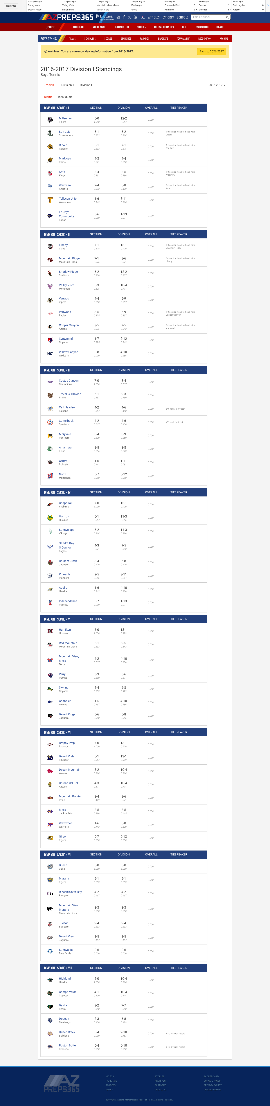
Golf (185, 27)
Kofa (62, 172)
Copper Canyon (69, 325)
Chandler (65, 701)
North (62, 474)
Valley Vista (66, 285)
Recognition (204, 38)
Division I (49, 85)
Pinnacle (64, 574)
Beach (220, 27)
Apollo (63, 587)
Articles (154, 17)
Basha (63, 1005)
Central (63, 461)
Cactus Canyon (69, 380)
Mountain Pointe (69, 796)
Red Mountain (68, 643)
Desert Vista (67, 756)
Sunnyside (66, 950)
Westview (65, 185)
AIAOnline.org (212, 1089)
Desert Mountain (69, 769)
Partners (160, 1085)
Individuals (65, 97)
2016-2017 (216, 85)
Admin (109, 1089)
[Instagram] (118, 17)
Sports (50, 27)
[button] (268, 6)
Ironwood (65, 312)
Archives (160, 1080)
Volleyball (100, 27)
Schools (183, 17)
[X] (129, 17)
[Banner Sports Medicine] (104, 17)
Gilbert (63, 836)
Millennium (66, 118)
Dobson (64, 1018)
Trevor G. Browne (70, 394)
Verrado (64, 298)
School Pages (212, 1080)
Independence (68, 601)
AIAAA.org (161, 1089)
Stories (159, 1076)
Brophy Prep (67, 743)
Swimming (202, 27)
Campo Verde (67, 992)
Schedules (90, 38)
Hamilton (65, 629)
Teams (72, 38)
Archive (224, 38)
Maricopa (65, 158)
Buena (63, 865)
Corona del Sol (68, 783)
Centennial (66, 338)
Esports (168, 17)
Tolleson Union (68, 198)
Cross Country (164, 27)
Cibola (63, 145)
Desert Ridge (67, 714)
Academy (111, 1085)
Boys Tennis (49, 38)
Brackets (163, 38)
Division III (86, 85)
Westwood (66, 823)
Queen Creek (67, 1032)
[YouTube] (135, 17)
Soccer (141, 27)
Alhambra (65, 447)
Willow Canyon (68, 352)
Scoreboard (211, 1076)
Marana (64, 878)
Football (79, 27)
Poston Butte (67, 1045)
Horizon (64, 516)
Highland (65, 978)
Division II (67, 85)
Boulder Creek (68, 561)
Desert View (66, 936)
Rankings (145, 38)
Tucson (64, 923)
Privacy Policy (213, 1085)
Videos (110, 1076)
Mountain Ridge (69, 258)
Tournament (183, 38)
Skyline (63, 687)
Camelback (66, 420)
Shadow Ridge (68, 271)
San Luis (64, 131)
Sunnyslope (66, 529)
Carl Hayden (67, 407)
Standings (126, 38)
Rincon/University (70, 892)
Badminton (11, 6)
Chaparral (65, 503)
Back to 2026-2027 (211, 51)
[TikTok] (142, 17)
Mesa (62, 809)
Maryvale (65, 434)
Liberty (63, 245)
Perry (62, 674)
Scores (108, 38)
